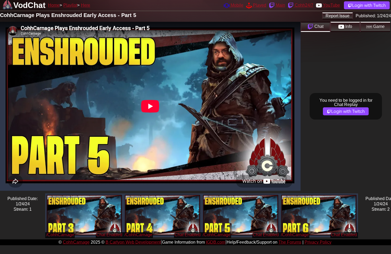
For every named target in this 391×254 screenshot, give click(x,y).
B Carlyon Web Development (133, 242)
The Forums (289, 242)
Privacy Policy (318, 242)
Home (54, 5)
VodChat (29, 5)
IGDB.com (215, 242)
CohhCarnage (76, 242)
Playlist (70, 5)
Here (85, 5)
